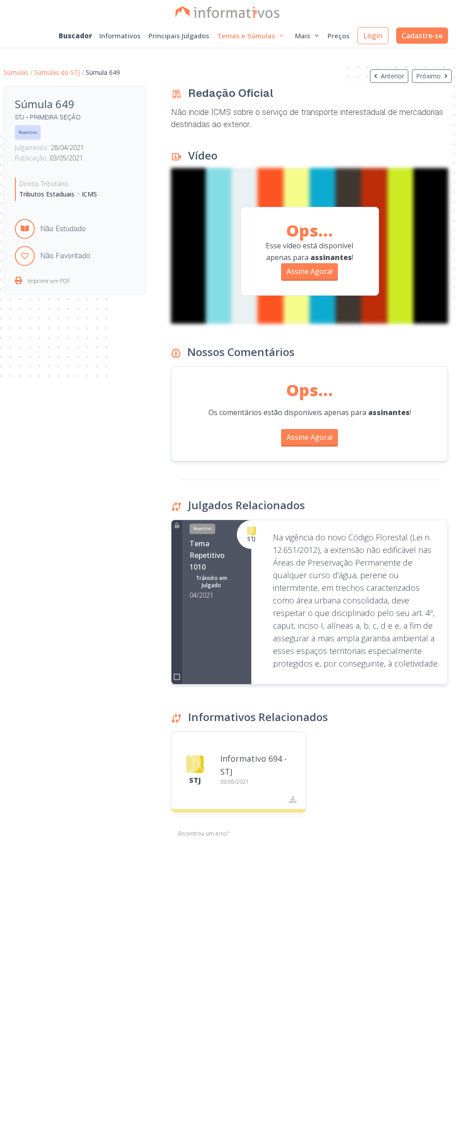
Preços (339, 35)
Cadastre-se (422, 36)
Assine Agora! (309, 271)
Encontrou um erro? (203, 833)
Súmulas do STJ (57, 72)
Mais (302, 35)
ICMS (88, 194)
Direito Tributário (44, 183)
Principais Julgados (178, 35)
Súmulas (16, 72)
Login (373, 36)
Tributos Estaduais (47, 194)
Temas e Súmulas (246, 35)
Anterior (392, 76)
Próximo (428, 76)
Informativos (120, 35)
